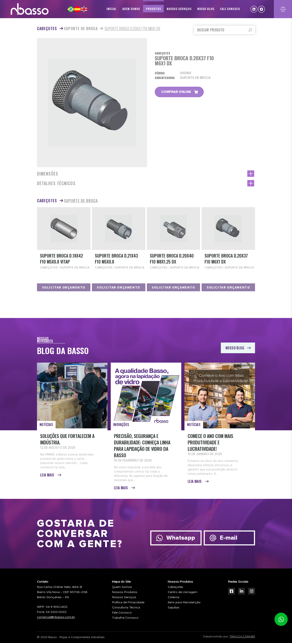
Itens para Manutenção (184, 602)
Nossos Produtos (124, 592)
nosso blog (205, 8)
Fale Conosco (122, 612)
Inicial (111, 8)
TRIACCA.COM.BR (242, 636)
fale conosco (230, 8)
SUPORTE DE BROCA (81, 28)
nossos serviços (179, 8)
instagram (261, 9)
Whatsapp (180, 538)
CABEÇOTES (47, 28)
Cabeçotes (175, 587)
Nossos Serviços (124, 597)
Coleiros (174, 597)
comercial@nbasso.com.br (56, 617)
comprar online (176, 92)
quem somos (131, 8)
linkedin (254, 9)
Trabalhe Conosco (125, 617)
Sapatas (173, 607)
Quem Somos (122, 587)
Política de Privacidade (128, 602)
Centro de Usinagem (182, 592)
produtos (153, 8)
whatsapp (281, 619)
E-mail (228, 538)
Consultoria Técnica (126, 607)
